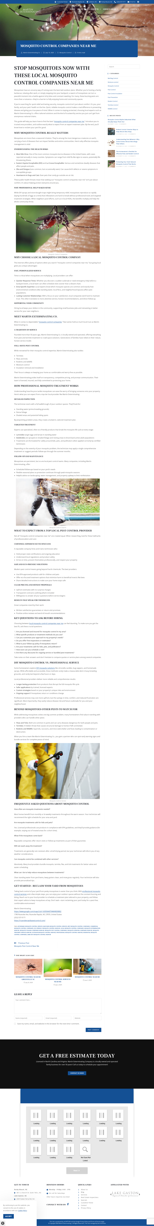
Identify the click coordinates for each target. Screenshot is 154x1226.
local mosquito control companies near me (46, 623)
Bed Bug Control (113, 78)
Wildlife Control (112, 109)
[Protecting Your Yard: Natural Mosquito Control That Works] (111, 164)
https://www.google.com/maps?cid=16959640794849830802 (37, 911)
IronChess (103, 1223)
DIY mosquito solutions (45, 668)
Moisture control (113, 82)
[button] (77, 1073)
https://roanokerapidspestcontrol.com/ (29, 920)
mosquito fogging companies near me (32, 930)
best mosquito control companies (79, 926)
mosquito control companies (50, 322)
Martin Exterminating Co (31, 53)
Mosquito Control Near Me (87, 977)
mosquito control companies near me (69, 121)
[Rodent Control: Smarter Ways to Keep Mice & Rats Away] (111, 131)
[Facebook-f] (68, 1204)
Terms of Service (96, 1221)
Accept (8, 1216)
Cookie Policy (22, 1211)
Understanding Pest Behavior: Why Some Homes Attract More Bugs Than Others (127, 141)
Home (72, 9)
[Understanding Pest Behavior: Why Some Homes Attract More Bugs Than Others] (111, 142)
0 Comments (122, 124)
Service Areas (109, 9)
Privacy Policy (84, 1221)
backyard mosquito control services (55, 926)
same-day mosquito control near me (39, 934)
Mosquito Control (66, 53)
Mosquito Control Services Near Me (57, 980)
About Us (81, 9)
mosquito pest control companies (56, 930)
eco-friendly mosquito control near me (47, 928)
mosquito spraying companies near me (79, 930)
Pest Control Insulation (115, 93)
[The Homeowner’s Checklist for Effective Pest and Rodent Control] (111, 153)
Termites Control (113, 105)
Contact (135, 9)
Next (76, 1170)
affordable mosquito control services (30, 926)
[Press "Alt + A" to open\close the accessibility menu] (2, 1223)
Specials (124, 9)
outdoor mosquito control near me (44, 932)
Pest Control (112, 90)
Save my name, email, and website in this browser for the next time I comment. (48, 1024)
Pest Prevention (113, 97)
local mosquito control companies (72, 928)
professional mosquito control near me (69, 932)
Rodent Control (112, 101)
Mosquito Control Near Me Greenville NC (28, 978)
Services (95, 9)
